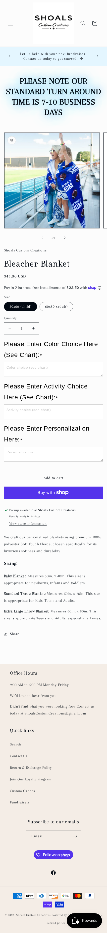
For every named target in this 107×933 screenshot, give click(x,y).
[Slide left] (42, 237)
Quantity (10, 318)
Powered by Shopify (65, 915)
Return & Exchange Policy (31, 767)
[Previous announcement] (9, 56)
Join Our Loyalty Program (31, 779)
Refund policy (56, 923)
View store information (28, 523)
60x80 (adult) (56, 306)
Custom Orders (22, 791)
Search (15, 744)
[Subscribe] (75, 836)
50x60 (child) (20, 306)
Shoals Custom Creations (33, 915)
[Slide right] (64, 237)
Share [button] (14, 634)
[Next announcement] (97, 56)
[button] (10, 23)
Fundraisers (20, 802)
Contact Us (18, 756)
